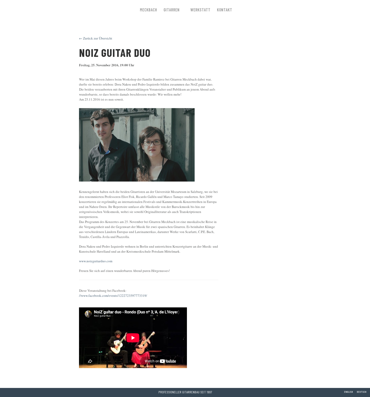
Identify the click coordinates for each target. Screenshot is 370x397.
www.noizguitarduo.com (95, 261)
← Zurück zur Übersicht (95, 38)
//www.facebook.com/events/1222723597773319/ (113, 295)
